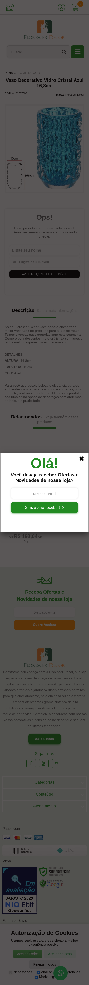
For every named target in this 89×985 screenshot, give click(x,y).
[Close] (83, 459)
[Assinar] (44, 507)
